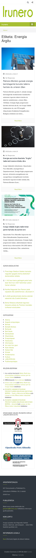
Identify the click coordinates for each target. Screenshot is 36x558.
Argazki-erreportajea (12, 322)
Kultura (7, 357)
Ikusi (4, 539)
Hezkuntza (9, 340)
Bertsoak (8, 329)
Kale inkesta (9, 347)
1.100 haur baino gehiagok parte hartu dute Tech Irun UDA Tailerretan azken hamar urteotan (18, 282)
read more (18, 121)
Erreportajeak (10, 338)
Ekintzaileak (9, 333)
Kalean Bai (9, 350)
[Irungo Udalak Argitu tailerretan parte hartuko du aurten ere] (18, 205)
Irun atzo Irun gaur (11, 345)
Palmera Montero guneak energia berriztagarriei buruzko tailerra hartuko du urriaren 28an (18, 83)
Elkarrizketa (9, 336)
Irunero (5, 24)
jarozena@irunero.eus (10, 509)
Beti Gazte (8, 331)
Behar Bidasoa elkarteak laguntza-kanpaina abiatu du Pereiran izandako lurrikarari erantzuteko (18, 304)
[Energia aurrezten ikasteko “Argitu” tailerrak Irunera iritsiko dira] (18, 136)
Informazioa (9, 343)
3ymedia (21, 555)
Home (5, 30)
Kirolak (7, 352)
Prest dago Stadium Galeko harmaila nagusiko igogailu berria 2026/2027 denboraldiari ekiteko (18, 273)
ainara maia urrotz (11, 383)
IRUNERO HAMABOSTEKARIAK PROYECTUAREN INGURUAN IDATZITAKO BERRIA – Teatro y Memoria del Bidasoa (18, 391)
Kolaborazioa (9, 354)
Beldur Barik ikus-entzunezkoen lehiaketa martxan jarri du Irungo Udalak (18, 375)
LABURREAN (10, 359)
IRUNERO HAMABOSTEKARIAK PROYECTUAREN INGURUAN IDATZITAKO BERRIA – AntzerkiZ (18, 402)
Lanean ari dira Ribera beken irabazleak (17, 395)
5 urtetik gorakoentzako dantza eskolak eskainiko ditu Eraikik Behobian (19, 297)
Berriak (7, 324)
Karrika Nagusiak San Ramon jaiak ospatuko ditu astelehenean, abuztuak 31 (19, 290)
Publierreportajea (11, 361)
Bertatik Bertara (10, 327)
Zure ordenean (19, 380)
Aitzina (7, 320)
